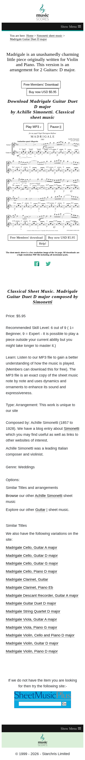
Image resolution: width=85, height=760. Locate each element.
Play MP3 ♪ (33, 126)
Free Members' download (26, 237)
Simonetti (42, 302)
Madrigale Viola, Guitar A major (31, 619)
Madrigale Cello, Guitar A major (31, 548)
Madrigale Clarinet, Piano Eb (29, 587)
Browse (12, 496)
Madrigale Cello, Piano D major (31, 571)
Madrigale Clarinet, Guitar (27, 579)
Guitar (40, 510)
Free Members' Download (41, 84)
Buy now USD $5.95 (42, 92)
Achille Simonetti (48, 496)
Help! (42, 243)
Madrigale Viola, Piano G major (31, 627)
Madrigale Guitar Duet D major (31, 603)
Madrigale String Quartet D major (33, 611)
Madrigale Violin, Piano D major (32, 651)
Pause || (55, 126)
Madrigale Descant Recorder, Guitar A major (42, 595)
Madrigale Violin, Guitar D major (32, 643)
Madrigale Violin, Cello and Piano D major (40, 635)
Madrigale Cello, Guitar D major (32, 556)
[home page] (42, 12)
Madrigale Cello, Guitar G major (32, 563)
